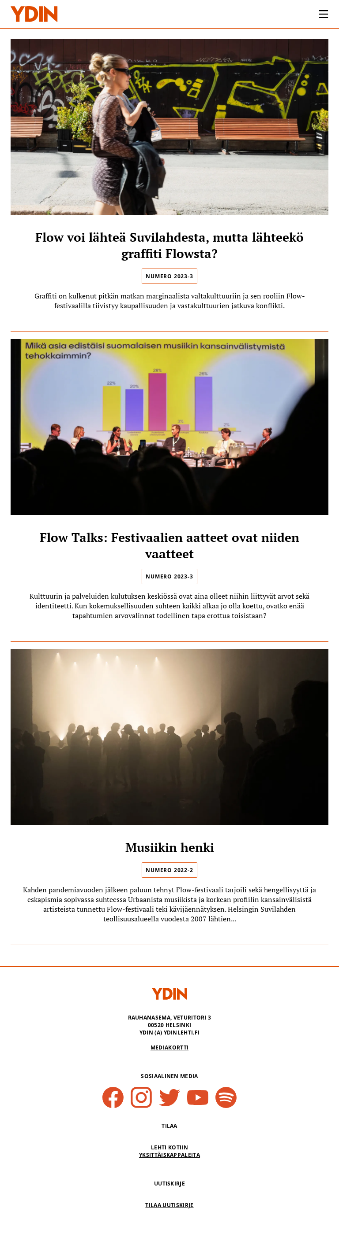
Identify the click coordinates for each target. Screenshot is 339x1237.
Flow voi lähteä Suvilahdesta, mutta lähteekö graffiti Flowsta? (169, 245)
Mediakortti (170, 1047)
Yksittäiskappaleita (169, 1155)
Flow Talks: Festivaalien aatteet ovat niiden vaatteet (169, 545)
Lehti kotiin (169, 1147)
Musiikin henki (169, 847)
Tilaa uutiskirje (169, 1205)
